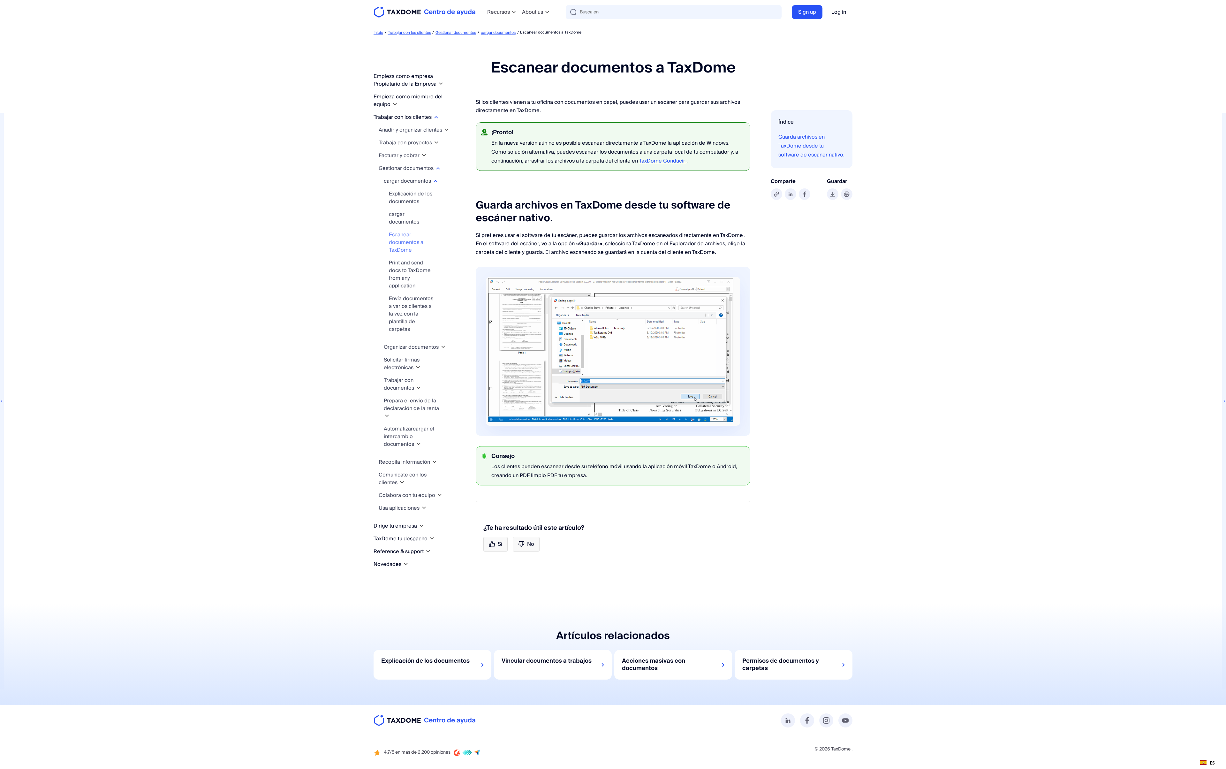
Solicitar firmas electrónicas (402, 363)
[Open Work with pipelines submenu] (436, 142)
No (530, 544)
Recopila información (405, 462)
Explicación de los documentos (410, 197)
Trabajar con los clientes (409, 32)
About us (532, 12)
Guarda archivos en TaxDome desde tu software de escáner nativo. (811, 146)
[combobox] (1207, 762)
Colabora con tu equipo (407, 495)
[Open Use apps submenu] (424, 508)
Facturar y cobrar (400, 155)
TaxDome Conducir (662, 160)
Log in (838, 12)
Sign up (807, 12)
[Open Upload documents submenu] (435, 181)
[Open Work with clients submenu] (436, 117)
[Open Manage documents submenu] (438, 168)
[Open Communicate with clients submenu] (402, 482)
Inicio (378, 32)
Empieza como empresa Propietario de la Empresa (406, 80)
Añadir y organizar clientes (411, 130)
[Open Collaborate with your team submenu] (439, 495)
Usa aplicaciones (400, 508)
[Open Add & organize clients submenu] (446, 130)
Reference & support (399, 551)
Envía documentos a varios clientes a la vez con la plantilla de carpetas (411, 314)
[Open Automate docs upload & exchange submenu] (418, 444)
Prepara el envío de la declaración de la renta (411, 404)
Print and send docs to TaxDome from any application (410, 274)
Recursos (498, 12)
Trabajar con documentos (399, 384)
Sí (500, 544)
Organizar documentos (412, 347)
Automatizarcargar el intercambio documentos (409, 436)
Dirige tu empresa (396, 526)
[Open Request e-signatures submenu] (418, 367)
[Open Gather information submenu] (434, 462)
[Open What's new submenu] (406, 564)
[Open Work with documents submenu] (418, 388)
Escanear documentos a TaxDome (406, 242)
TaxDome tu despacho (401, 538)
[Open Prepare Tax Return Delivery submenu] (387, 416)
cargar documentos (498, 32)
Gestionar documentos (455, 32)
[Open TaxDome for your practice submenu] (432, 538)
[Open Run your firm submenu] (421, 526)
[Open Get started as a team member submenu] (395, 104)
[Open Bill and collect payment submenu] (424, 155)
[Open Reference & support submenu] (428, 551)
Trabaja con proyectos (406, 142)
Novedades (388, 564)
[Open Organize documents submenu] (443, 347)
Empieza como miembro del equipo (408, 100)
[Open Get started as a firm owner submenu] (441, 84)
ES (1212, 763)
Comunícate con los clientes (403, 478)
